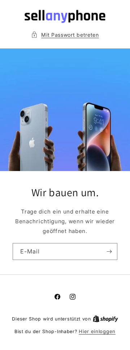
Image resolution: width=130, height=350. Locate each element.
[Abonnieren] (109, 251)
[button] (65, 34)
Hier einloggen (97, 331)
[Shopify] (105, 319)
